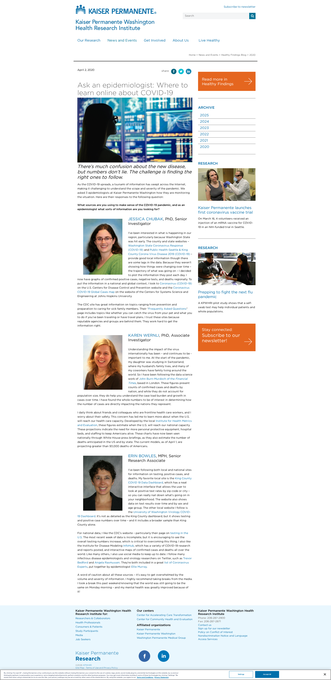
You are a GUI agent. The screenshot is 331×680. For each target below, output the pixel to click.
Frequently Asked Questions (167, 309)
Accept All (267, 674)
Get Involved (155, 40)
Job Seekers (82, 639)
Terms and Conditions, (145, 677)
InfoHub (128, 545)
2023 (204, 128)
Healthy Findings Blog (233, 55)
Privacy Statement (161, 677)
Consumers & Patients (88, 627)
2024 (204, 121)
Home (192, 55)
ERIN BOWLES (142, 456)
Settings (241, 674)
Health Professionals (87, 622)
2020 (204, 147)
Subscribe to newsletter (240, 7)
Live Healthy (209, 40)
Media (79, 635)
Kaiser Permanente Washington (156, 634)
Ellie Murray (139, 567)
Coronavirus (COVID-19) (176, 283)
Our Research (88, 40)
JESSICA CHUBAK (145, 219)
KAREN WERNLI (143, 335)
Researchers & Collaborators (92, 618)
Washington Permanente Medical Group (161, 638)
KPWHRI (87, 665)
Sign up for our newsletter (214, 628)
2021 (204, 140)
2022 (204, 134)
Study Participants (86, 631)
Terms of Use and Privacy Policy (102, 668)
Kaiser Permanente (148, 629)
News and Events (122, 40)
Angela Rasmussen (107, 562)
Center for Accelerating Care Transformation (164, 615)
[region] (165, 674)
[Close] (325, 674)
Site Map (79, 668)
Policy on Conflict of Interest (215, 632)
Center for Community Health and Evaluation (165, 619)
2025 (204, 115)
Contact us (204, 625)
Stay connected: (217, 330)
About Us (181, 40)
